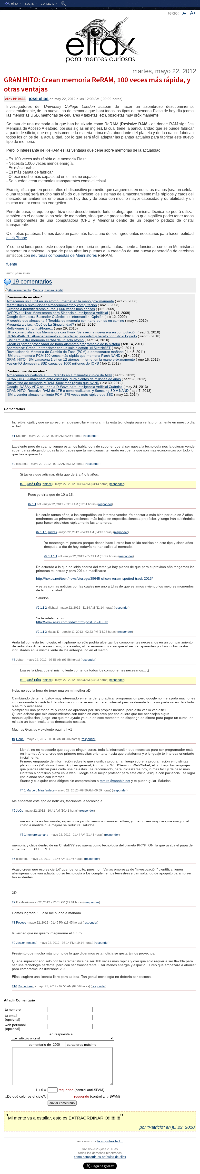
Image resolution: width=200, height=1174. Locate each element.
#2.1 (23, 484)
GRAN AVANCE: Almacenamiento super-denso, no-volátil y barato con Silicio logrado (72, 336)
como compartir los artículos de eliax (100, 1157)
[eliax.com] (100, 38)
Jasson (21, 943)
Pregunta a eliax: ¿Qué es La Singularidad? (40, 324)
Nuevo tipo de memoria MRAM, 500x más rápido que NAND (53, 383)
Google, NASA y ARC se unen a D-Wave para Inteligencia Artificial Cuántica (64, 387)
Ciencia (38, 290)
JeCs (19, 810)
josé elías (39, 98)
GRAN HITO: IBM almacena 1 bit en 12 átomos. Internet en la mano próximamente (71, 359)
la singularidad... (110, 1141)
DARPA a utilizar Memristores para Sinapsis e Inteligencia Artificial (57, 313)
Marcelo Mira (35, 790)
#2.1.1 (32, 504)
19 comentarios (31, 281)
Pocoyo (21, 922)
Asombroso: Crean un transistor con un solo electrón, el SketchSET (59, 348)
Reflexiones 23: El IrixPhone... (30, 328)
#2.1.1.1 (41, 532)
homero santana (37, 834)
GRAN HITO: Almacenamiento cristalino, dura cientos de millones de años (64, 379)
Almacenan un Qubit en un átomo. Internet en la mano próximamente (60, 301)
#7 (13, 902)
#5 (13, 810)
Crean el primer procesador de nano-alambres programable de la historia (63, 344)
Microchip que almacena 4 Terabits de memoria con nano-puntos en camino (65, 320)
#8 (13, 922)
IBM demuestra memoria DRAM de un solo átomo (45, 340)
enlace (47, 484)
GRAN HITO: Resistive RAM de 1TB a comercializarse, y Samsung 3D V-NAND (68, 391)
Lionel (20, 739)
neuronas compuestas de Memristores (64, 255)
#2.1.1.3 (41, 631)
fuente (11, 264)
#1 (13, 436)
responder (91, 436)
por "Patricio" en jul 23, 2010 (167, 1127)
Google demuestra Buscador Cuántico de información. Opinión (55, 317)
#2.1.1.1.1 (50, 556)
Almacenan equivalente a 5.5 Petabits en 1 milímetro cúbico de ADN (59, 375)
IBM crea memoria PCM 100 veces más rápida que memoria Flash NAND (63, 356)
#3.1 (23, 680)
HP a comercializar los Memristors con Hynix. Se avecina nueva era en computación (72, 332)
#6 (13, 859)
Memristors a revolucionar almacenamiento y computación (52, 305)
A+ (193, 13)
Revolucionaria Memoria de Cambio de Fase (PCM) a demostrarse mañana (65, 352)
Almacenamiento (19, 290)
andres (52, 532)
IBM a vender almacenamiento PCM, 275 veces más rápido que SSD (60, 394)
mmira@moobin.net (115, 781)
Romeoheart (26, 986)
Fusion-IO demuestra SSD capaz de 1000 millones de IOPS (53, 363)
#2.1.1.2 (41, 607)
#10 (14, 986)
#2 (13, 464)
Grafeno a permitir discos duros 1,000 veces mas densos (51, 309)
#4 (13, 739)
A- (184, 13)
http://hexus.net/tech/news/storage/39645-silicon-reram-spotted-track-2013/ (94, 578)
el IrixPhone (16, 238)
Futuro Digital (54, 290)
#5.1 (23, 834)
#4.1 (23, 790)
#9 (13, 943)
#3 (13, 659)
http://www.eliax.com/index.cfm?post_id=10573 (72, 622)
